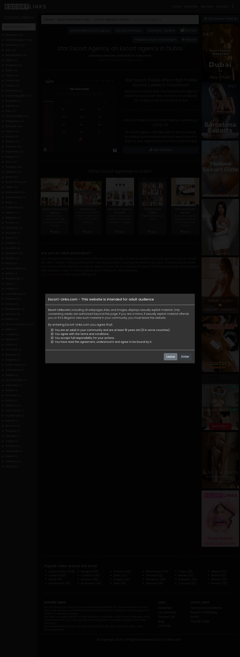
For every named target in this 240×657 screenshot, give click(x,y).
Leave (170, 356)
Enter (185, 356)
